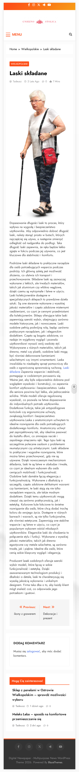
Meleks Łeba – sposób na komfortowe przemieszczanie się (39, 716)
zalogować (33, 651)
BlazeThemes (55, 762)
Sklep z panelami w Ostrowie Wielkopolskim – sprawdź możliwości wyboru (39, 695)
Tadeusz (17, 81)
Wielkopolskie (19, 64)
